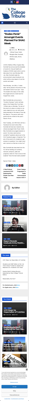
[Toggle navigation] (14, 23)
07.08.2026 (8, 349)
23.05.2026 (8, 366)
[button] (27, 369)
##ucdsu (22, 49)
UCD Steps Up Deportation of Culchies (14, 260)
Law (8, 361)
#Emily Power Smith (16, 52)
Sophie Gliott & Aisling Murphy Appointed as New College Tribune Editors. (13, 273)
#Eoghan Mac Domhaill (16, 54)
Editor (12, 47)
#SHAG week (13, 56)
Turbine (9, 308)
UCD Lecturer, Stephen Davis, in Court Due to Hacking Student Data (14, 226)
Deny (14, 391)
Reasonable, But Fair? (9, 278)
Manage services (14, 382)
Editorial (10, 342)
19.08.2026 (8, 331)
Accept (14, 386)
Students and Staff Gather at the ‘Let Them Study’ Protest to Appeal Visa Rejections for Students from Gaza (13, 265)
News (9, 222)
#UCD (19, 56)
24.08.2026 (8, 314)
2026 (5, 222)
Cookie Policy (7, 398)
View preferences (14, 395)
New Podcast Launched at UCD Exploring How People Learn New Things (8, 173)
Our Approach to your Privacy (17, 398)
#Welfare (12, 59)
